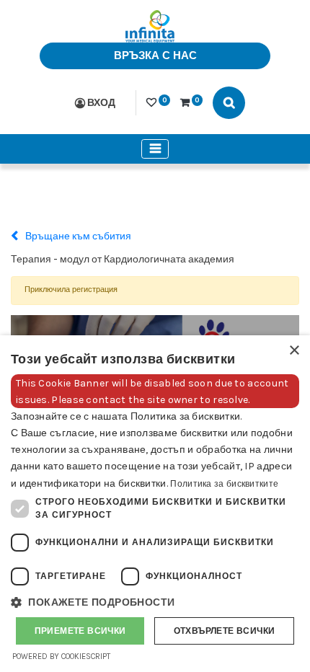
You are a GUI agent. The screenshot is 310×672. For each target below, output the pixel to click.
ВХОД (101, 103)
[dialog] (155, 503)
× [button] (293, 350)
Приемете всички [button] (80, 631)
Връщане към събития (77, 236)
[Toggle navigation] (155, 149)
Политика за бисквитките (224, 484)
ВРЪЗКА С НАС (155, 55)
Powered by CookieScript (61, 656)
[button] (155, 602)
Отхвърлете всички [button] (224, 631)
